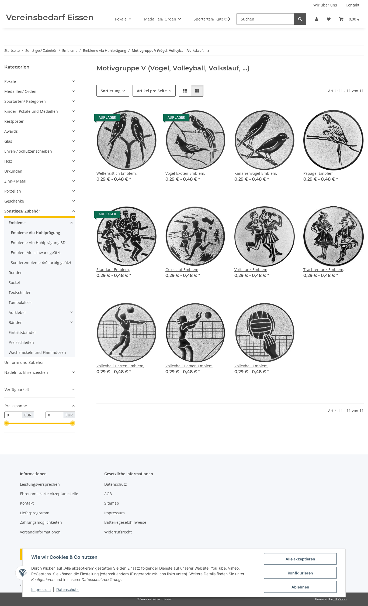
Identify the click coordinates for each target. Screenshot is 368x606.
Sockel (14, 282)
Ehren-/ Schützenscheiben (28, 151)
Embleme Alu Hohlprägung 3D (38, 242)
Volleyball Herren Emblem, (120, 365)
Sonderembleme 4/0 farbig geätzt (41, 262)
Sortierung (110, 90)
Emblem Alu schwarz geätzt (36, 252)
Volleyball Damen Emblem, (189, 365)
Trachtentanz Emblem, (323, 269)
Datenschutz (67, 589)
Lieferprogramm (34, 512)
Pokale (10, 81)
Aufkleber (17, 312)
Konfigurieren (300, 573)
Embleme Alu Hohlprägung (35, 232)
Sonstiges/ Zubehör (22, 211)
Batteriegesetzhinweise (125, 522)
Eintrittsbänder (22, 332)
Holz (8, 161)
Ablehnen (300, 587)
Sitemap (111, 503)
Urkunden (13, 171)
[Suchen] (300, 19)
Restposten (14, 121)
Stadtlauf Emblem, (113, 269)
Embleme (17, 222)
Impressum (41, 589)
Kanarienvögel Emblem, (255, 173)
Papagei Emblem (318, 173)
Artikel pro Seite (152, 90)
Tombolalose (20, 302)
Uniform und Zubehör (24, 362)
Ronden (16, 272)
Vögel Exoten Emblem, (185, 173)
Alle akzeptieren (300, 559)
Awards (11, 131)
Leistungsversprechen (40, 484)
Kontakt (352, 5)
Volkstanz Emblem (250, 269)
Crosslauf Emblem (181, 269)
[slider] (6, 423)
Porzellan (12, 191)
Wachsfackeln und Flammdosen (37, 352)
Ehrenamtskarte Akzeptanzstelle (49, 493)
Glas (8, 141)
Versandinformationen (40, 532)
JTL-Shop (340, 599)
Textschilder (20, 292)
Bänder (15, 322)
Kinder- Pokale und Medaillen (31, 111)
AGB (108, 493)
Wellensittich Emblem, (116, 173)
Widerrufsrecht (118, 532)
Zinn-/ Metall (15, 181)
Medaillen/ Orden (20, 91)
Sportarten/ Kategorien (25, 101)
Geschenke (14, 201)
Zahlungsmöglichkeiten (41, 522)
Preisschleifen (21, 342)
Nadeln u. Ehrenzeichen (26, 372)
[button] (316, 19)
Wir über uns (325, 5)
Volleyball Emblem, (251, 365)
